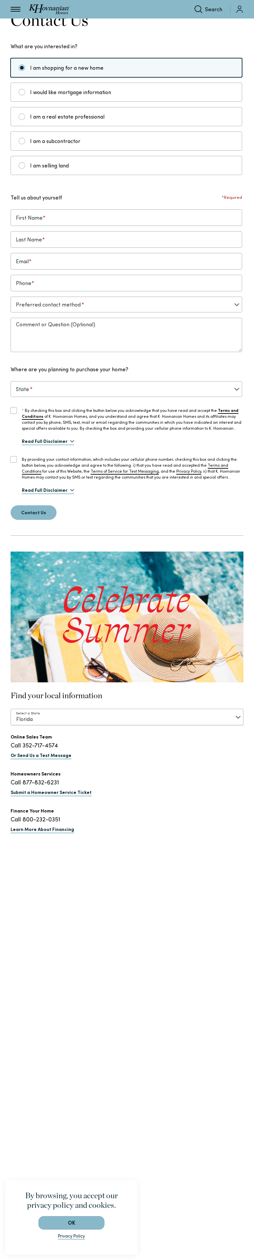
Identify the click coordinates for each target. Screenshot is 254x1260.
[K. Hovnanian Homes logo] (49, 9)
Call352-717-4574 (34, 745)
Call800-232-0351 (35, 819)
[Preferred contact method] (126, 304)
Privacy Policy (188, 471)
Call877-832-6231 (35, 782)
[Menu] (16, 9)
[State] (126, 389)
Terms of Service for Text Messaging (125, 471)
